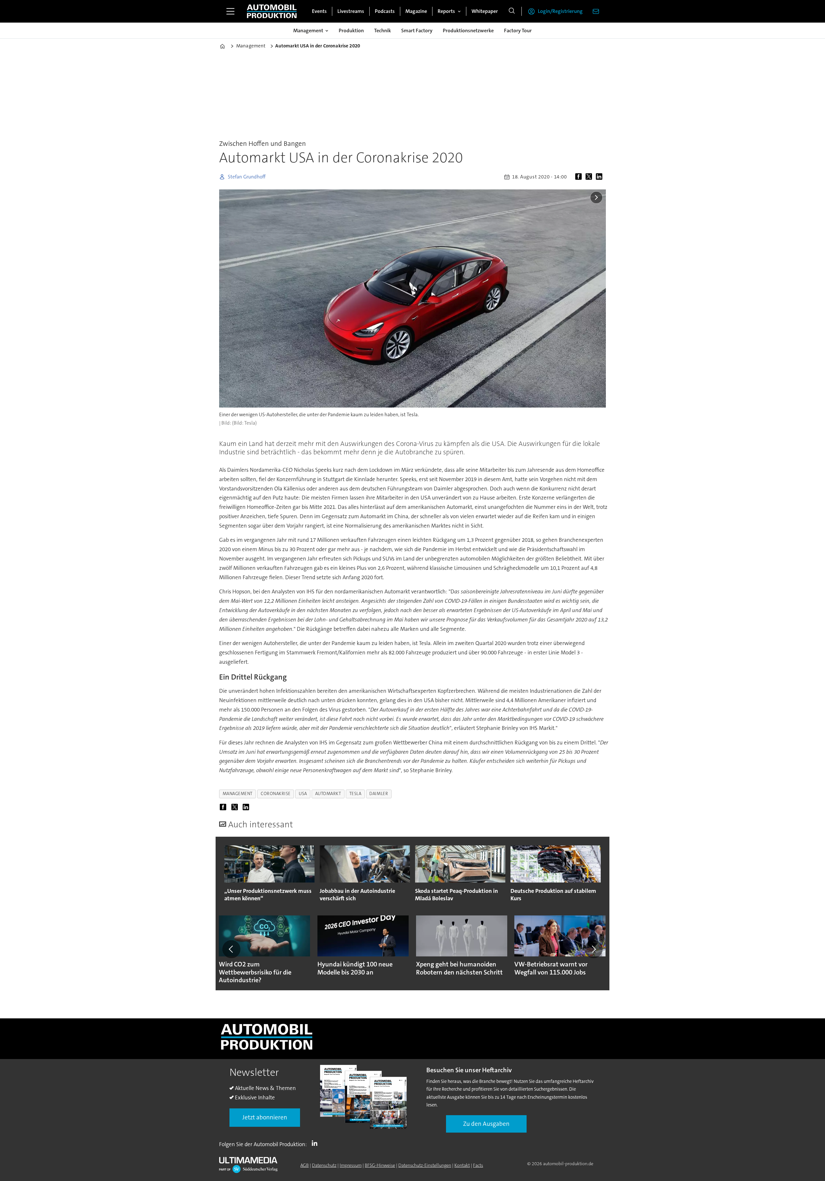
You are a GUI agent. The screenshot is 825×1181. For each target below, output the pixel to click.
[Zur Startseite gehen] (271, 11)
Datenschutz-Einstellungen (424, 1165)
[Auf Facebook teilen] (580, 177)
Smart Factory (416, 30)
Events (319, 11)
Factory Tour (518, 30)
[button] (231, 949)
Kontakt (462, 1165)
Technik (382, 30)
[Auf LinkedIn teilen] (600, 177)
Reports (446, 11)
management (238, 793)
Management (308, 30)
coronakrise (276, 793)
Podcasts (385, 11)
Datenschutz (324, 1165)
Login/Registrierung (560, 11)
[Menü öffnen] (230, 11)
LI (316, 1143)
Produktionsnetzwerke (468, 30)
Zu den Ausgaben (486, 1124)
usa (303, 793)
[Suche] (511, 11)
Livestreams (350, 11)
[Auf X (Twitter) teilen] (590, 177)
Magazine (416, 11)
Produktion (351, 30)
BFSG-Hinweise (380, 1165)
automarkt (328, 793)
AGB (304, 1165)
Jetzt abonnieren (264, 1117)
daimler (378, 793)
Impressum (351, 1165)
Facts (478, 1165)
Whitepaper (484, 11)
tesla (355, 793)
